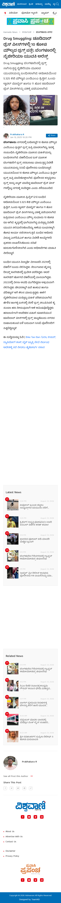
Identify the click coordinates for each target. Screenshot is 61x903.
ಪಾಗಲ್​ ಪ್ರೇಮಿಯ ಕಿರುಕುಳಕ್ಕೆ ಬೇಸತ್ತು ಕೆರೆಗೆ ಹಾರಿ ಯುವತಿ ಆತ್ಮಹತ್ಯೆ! (33, 704)
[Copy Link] (30, 788)
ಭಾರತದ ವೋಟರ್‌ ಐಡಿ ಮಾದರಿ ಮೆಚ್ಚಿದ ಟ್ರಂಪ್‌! (35, 540)
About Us (10, 832)
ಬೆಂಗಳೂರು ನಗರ (44, 32)
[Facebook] (22, 817)
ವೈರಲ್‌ (52, 4)
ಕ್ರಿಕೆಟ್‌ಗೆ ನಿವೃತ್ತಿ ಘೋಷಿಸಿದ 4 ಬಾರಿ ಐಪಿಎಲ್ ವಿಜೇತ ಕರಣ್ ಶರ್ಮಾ (36, 523)
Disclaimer (10, 851)
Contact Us (11, 842)
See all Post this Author (15, 776)
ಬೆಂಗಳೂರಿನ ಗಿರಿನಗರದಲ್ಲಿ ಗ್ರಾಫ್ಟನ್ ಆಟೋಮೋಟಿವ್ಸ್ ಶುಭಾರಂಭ (36, 557)
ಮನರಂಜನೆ (18, 4)
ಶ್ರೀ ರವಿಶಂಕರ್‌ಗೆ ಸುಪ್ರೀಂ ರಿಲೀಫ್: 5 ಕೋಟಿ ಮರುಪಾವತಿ (36, 738)
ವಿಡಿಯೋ (13, 13)
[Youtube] (29, 817)
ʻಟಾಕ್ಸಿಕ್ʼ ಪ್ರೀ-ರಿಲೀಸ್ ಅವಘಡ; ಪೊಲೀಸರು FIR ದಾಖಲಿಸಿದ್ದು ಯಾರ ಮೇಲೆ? (36, 574)
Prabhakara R (17, 135)
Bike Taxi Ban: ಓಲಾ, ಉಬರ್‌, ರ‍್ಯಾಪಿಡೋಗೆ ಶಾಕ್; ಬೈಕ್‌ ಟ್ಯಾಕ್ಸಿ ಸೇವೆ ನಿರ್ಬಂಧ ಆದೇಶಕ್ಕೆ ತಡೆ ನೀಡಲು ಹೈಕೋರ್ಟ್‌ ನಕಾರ (29, 342)
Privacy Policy (12, 856)
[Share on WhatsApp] (18, 788)
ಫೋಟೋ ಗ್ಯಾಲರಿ (29, 13)
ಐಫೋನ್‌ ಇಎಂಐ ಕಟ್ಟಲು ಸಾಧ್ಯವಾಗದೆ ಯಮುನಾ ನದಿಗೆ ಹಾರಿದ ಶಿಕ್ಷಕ (34, 506)
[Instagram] (41, 817)
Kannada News (10, 32)
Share (53, 135)
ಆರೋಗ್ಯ (35, 4)
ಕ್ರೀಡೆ (28, 4)
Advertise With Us (14, 837)
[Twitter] (35, 817)
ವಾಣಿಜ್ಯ (44, 4)
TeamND (35, 900)
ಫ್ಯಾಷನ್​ (45, 13)
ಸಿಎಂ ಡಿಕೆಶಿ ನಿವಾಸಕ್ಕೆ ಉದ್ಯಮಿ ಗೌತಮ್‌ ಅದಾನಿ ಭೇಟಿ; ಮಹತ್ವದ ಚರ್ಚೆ (35, 687)
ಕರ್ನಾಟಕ (26, 32)
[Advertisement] (30, 384)
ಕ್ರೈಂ (55, 13)
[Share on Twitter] (11, 788)
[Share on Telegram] (24, 788)
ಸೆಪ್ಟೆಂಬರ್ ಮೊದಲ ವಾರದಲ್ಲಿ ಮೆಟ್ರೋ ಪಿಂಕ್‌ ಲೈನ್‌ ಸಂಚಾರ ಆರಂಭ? (34, 721)
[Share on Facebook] (5, 788)
